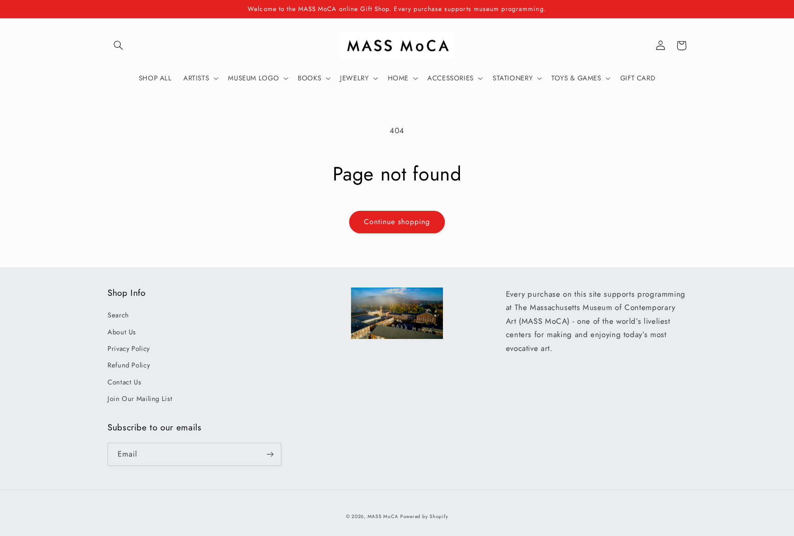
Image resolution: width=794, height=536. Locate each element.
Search (118, 315)
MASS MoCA (383, 516)
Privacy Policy (129, 349)
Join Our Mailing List (140, 399)
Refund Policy (129, 365)
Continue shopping (397, 221)
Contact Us (124, 382)
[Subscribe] (270, 454)
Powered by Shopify (424, 516)
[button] (118, 45)
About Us (122, 332)
